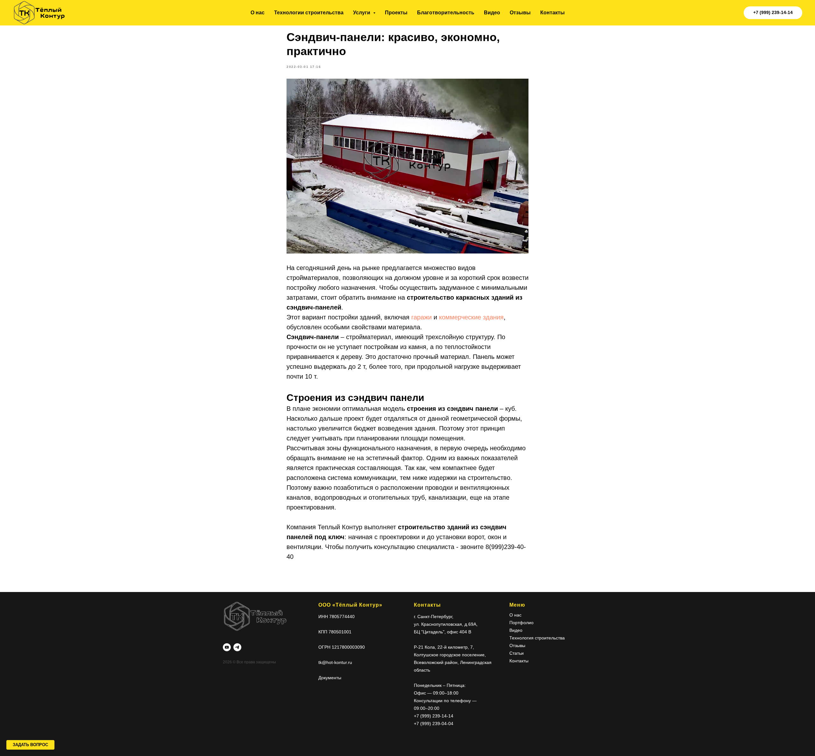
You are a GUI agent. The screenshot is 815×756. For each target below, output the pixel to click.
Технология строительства (537, 637)
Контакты (552, 12)
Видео (492, 12)
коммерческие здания (471, 317)
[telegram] (237, 647)
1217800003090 (348, 647)
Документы (329, 677)
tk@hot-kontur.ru (335, 662)
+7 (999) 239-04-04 (433, 723)
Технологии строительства (309, 12)
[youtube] (227, 647)
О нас (258, 12)
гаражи (422, 317)
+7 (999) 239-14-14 (433, 715)
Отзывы (520, 12)
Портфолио (521, 622)
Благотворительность (445, 12)
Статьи (516, 653)
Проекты (396, 12)
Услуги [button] (362, 12)
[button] (30, 745)
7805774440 (342, 616)
